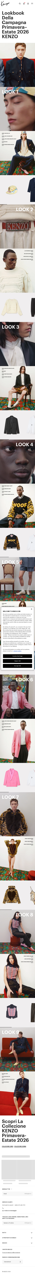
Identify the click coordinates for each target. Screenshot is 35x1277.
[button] (17, 1193)
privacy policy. (17, 651)
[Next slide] (32, 190)
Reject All (18, 661)
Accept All (17, 665)
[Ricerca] (20, 3)
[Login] (24, 3)
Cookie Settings (17, 656)
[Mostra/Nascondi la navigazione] (32, 3)
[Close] (31, 609)
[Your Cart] (28, 4)
